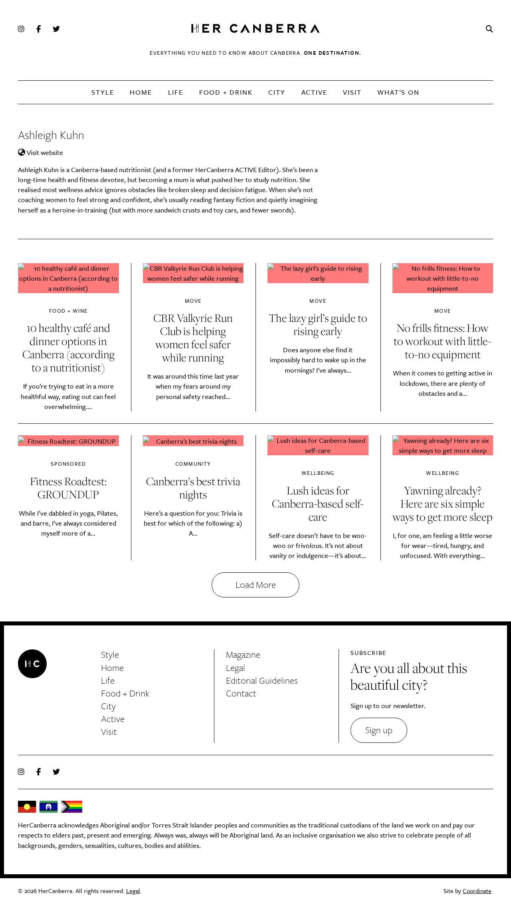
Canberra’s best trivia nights (193, 487)
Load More (256, 584)
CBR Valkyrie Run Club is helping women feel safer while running (193, 337)
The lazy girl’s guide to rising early (318, 324)
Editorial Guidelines (262, 680)
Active (314, 92)
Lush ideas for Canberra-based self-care (318, 503)
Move (193, 301)
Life (175, 92)
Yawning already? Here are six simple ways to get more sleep (442, 503)
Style (102, 92)
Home (141, 92)
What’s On (398, 92)
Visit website (44, 152)
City (276, 92)
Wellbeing (318, 473)
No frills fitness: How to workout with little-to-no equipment (442, 341)
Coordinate (477, 890)
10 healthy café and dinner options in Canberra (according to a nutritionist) (68, 347)
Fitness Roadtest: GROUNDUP (68, 487)
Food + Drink (226, 92)
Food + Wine (68, 311)
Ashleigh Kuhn (51, 135)
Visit (352, 92)
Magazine (243, 654)
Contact (241, 693)
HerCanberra (255, 29)
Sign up (378, 729)
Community (193, 464)
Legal (235, 667)
